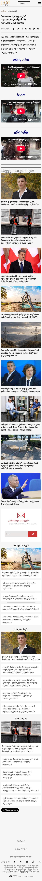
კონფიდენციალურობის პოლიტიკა (21, 857)
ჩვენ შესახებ (21, 841)
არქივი (4, 11)
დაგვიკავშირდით (21, 849)
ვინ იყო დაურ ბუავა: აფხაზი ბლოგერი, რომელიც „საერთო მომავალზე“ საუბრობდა (20, 203)
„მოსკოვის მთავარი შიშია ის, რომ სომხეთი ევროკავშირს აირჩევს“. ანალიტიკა (17, 774)
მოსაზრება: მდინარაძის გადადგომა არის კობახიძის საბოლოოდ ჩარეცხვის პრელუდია (20, 390)
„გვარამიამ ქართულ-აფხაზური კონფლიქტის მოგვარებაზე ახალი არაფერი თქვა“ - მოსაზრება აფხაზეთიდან (20, 787)
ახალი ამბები (21, 629)
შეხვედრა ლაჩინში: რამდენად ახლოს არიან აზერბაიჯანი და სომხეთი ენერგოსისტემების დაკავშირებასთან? (20, 353)
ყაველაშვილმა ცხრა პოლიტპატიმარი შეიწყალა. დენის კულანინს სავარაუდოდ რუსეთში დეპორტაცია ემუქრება (18, 279)
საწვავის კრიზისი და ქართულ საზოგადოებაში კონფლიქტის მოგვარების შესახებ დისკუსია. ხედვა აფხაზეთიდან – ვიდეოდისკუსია (20, 427)
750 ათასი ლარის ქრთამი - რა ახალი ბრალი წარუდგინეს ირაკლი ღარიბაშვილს (20, 608)
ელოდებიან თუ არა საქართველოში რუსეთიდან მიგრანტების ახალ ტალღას (19, 597)
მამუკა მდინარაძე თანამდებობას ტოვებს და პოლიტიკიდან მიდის (20, 502)
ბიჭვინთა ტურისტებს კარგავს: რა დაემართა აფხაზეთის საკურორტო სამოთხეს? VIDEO (20, 315)
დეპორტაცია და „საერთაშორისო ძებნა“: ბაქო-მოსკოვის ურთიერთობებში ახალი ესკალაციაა (20, 801)
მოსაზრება (21, 719)
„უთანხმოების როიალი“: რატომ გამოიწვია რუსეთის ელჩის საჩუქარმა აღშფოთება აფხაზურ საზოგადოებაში (19, 466)
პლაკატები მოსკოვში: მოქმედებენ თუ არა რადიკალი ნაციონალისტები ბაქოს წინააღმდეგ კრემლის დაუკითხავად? (19, 240)
